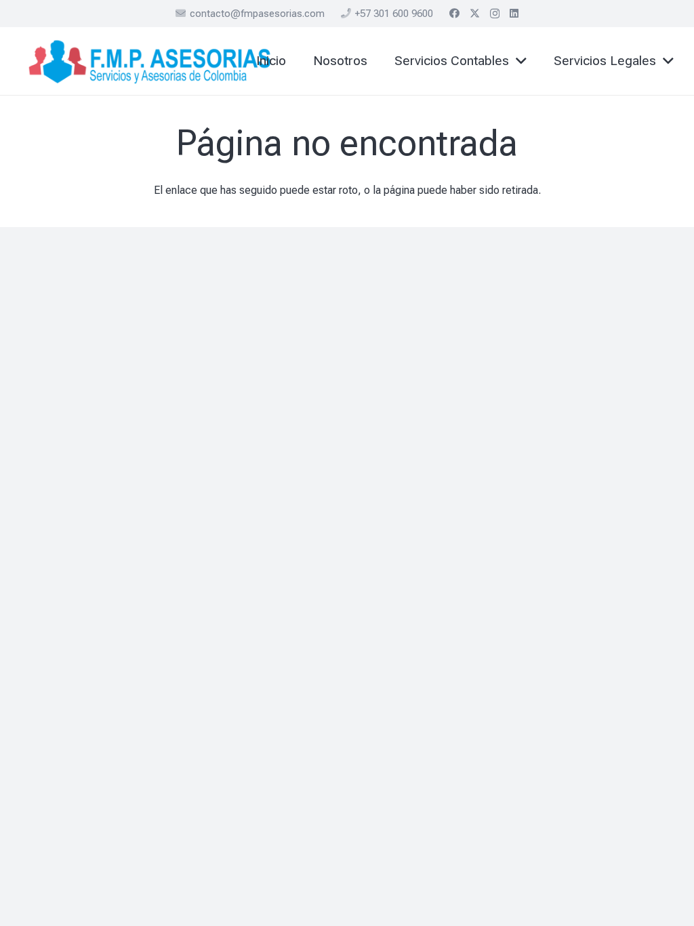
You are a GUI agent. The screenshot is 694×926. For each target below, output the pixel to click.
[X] (475, 13)
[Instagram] (494, 14)
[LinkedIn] (514, 13)
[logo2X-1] (150, 61)
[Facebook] (454, 13)
